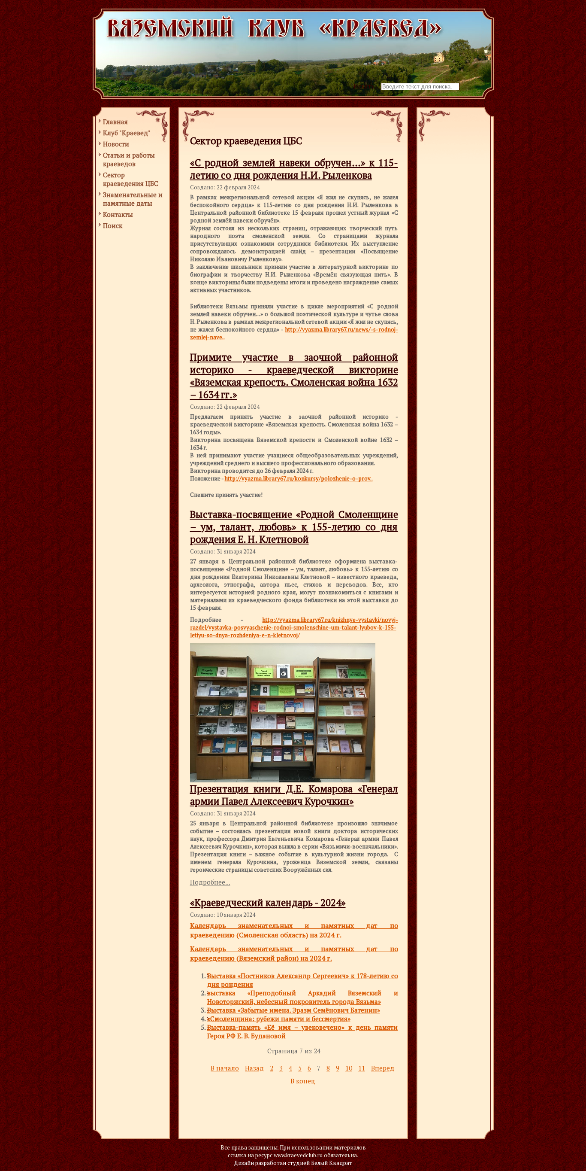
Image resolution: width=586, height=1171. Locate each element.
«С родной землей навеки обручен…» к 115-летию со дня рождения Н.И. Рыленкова (294, 168)
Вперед (382, 1068)
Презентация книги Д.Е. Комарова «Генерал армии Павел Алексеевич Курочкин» (294, 794)
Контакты (118, 214)
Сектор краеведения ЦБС (130, 179)
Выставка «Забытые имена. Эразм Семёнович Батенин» (293, 1010)
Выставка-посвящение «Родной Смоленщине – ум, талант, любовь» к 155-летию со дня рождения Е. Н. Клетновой (294, 526)
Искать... (366, 86)
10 (348, 1068)
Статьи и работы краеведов (129, 159)
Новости (116, 144)
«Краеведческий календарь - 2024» (268, 902)
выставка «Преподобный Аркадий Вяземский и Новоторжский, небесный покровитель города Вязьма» (302, 997)
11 (361, 1068)
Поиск (112, 225)
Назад (254, 1068)
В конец (302, 1081)
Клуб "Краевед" (127, 132)
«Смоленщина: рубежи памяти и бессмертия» (278, 1018)
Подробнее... (210, 882)
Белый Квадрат (331, 1163)
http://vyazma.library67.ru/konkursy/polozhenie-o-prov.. (299, 478)
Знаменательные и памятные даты (133, 198)
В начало (225, 1068)
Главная (115, 121)
